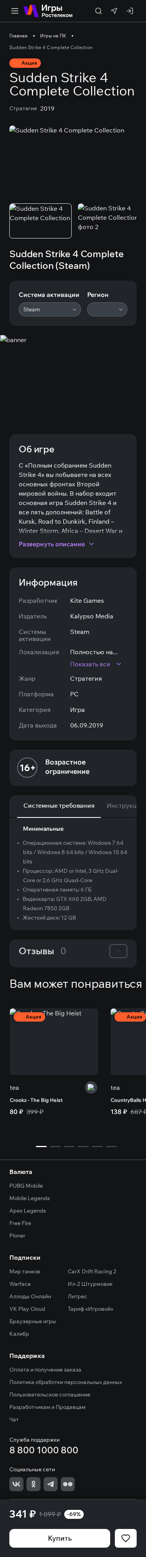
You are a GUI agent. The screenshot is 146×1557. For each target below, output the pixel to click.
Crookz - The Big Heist (36, 1100)
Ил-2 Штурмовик (90, 1283)
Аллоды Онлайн (30, 1296)
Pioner (17, 1235)
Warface (20, 1283)
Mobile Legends (29, 1198)
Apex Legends (27, 1210)
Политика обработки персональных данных (65, 1382)
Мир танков (24, 1271)
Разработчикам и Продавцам (47, 1406)
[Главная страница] (47, 11)
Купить (60, 1538)
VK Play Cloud (27, 1308)
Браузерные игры (32, 1321)
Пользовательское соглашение (49, 1394)
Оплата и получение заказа (45, 1369)
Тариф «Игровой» (90, 1308)
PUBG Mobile (26, 1185)
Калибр (19, 1333)
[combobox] (50, 309)
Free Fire (20, 1223)
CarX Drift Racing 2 (92, 1271)
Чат (14, 1419)
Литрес (77, 1296)
